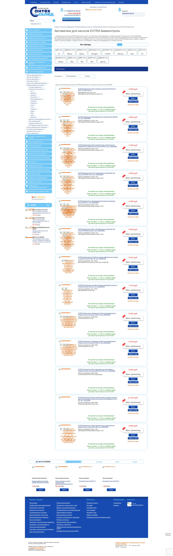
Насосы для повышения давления (37, 83)
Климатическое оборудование (38, 178)
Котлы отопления (34, 30)
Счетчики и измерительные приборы (37, 137)
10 (79, 462)
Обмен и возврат (86, 2)
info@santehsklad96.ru (72, 15)
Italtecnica (33, 103)
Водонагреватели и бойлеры (37, 42)
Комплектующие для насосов (35, 85)
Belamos (33, 93)
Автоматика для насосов (36, 89)
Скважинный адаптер (35, 123)
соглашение (39, 548)
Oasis (32, 105)
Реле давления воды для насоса (38, 125)
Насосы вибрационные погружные (37, 127)
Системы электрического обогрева (39, 170)
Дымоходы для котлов (35, 34)
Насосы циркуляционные (34, 75)
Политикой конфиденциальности (37, 547)
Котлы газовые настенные (40, 209)
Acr (32, 91)
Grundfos (33, 101)
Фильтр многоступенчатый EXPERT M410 (40, 231)
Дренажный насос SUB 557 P (87, 481)
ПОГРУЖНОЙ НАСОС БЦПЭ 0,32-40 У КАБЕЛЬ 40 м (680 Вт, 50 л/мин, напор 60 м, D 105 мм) (42, 240)
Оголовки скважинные (35, 87)
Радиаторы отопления (35, 54)
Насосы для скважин (33, 77)
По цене (87, 76)
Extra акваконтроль (36, 99)
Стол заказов (91, 510)
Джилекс (33, 117)
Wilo (32, 113)
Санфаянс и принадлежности (38, 67)
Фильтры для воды (34, 174)
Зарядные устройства (35, 182)
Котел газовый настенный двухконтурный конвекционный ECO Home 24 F (63, 483)
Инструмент (32, 162)
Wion (32, 115)
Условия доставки (133, 104)
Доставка (56, 2)
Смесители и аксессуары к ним (38, 150)
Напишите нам (91, 512)
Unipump (33, 109)
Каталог (76, 2)
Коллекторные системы (36, 50)
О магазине (34, 2)
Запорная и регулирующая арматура (37, 62)
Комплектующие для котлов (37, 38)
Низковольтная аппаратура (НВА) (39, 191)
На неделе (99, 461)
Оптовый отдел (66, 2)
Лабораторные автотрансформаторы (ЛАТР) (37, 186)
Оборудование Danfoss (36, 166)
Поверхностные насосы (34, 131)
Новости (116, 505)
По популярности (71, 76)
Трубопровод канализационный (38, 58)
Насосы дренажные (32, 79)
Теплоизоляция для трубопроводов (39, 158)
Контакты (121, 2)
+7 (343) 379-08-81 (120, 544)
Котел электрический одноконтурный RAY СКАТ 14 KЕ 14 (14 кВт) (41, 221)
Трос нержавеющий (34, 121)
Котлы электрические (39, 217)
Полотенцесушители (35, 146)
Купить (133, 98)
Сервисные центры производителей (104, 2)
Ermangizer (34, 97)
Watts (32, 111)
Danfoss (33, 95)
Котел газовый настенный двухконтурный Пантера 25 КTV (42, 212)
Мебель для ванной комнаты (37, 154)
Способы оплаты (45, 2)
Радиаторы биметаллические (39, 478)
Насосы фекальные (32, 133)
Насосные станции (32, 81)
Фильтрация (61, 69)
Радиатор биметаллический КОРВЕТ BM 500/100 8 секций (40, 481)
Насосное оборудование (36, 71)
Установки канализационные (35, 129)
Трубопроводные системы (36, 46)
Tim (32, 107)
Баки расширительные (35, 142)
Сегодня (134, 461)
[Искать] (54, 20)
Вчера (117, 461)
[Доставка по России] (94, 9)
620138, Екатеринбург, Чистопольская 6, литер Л (130, 542)
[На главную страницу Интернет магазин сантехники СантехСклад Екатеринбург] (42, 11)
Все (48, 205)
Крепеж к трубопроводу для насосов (39, 119)
